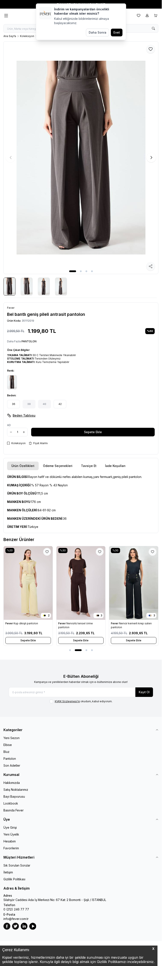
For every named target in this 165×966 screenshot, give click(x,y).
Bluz (6, 752)
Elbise (7, 745)
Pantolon (9, 758)
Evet (116, 32)
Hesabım (9, 841)
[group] (81, 158)
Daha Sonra (97, 32)
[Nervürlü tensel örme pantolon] (81, 583)
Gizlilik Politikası (14, 879)
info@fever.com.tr (16, 919)
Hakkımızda (11, 783)
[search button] (153, 28)
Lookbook (10, 803)
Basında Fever (13, 810)
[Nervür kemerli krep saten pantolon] (133, 583)
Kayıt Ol (144, 692)
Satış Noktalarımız (15, 789)
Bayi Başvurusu (14, 796)
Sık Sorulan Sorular (16, 865)
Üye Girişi (10, 827)
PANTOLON (29, 341)
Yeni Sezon (11, 738)
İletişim (8, 872)
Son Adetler (11, 765)
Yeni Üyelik (11, 834)
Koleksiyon (27, 36)
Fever (9, 623)
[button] (72, 271)
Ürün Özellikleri (22, 466)
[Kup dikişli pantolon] (28, 583)
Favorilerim (11, 848)
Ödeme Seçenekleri (57, 466)
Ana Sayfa (9, 36)
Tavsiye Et (88, 466)
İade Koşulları (115, 466)
